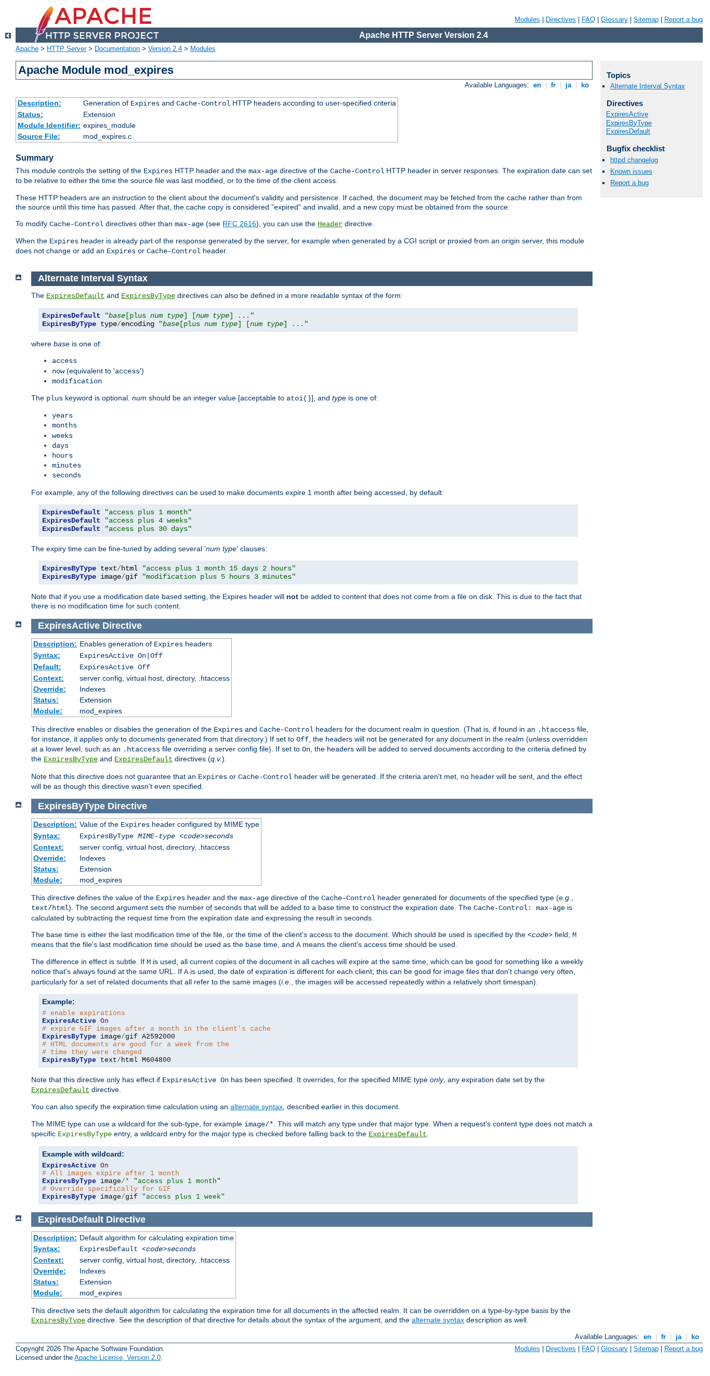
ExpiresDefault (75, 296)
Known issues (631, 171)
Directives (561, 19)
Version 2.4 (165, 49)
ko (585, 85)
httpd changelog (634, 160)
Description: (39, 103)
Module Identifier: (49, 125)
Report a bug (683, 19)
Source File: (39, 136)
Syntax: (46, 655)
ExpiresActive (627, 114)
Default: (47, 667)
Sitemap (646, 19)
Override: (49, 689)
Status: (30, 114)
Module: (47, 711)
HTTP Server (66, 49)
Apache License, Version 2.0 (117, 1357)
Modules (527, 19)
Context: (48, 678)
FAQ (588, 19)
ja (568, 85)
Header (330, 224)
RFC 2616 (239, 223)
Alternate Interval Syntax (647, 86)
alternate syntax (256, 1106)
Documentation (117, 49)
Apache (27, 49)
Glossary (614, 19)
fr (553, 85)
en (537, 85)
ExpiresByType (148, 296)
